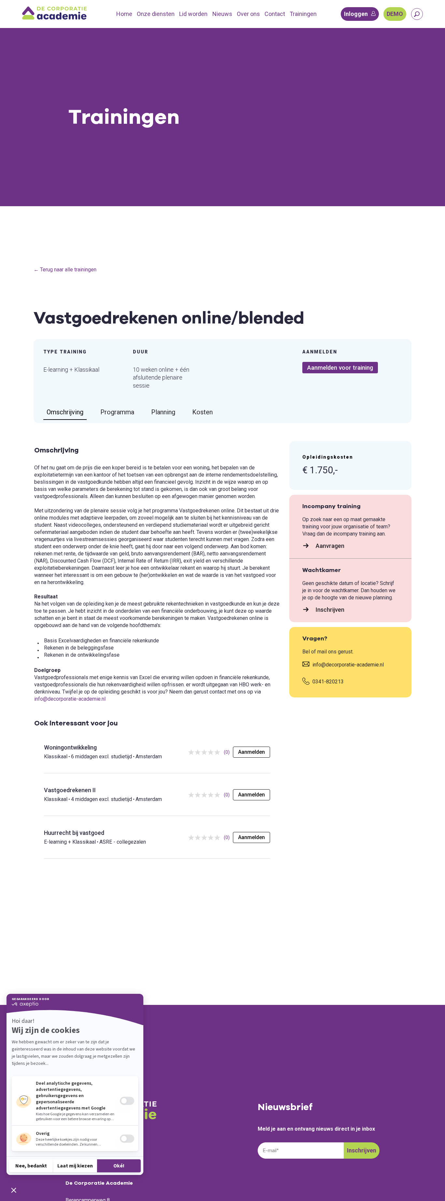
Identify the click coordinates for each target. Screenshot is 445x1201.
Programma (117, 412)
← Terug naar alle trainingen (65, 269)
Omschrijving (65, 412)
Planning (163, 412)
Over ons (248, 13)
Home (124, 13)
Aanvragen (329, 545)
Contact (275, 13)
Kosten (202, 412)
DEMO (395, 13)
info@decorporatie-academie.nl (70, 699)
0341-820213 (327, 682)
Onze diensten (156, 13)
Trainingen (303, 13)
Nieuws (222, 13)
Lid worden (193, 13)
